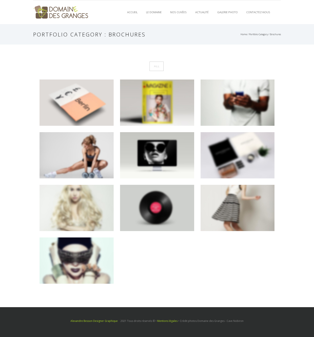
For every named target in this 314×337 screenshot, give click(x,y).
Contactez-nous (258, 12)
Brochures (275, 34)
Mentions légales (167, 321)
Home (244, 34)
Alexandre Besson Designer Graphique (94, 321)
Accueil (132, 12)
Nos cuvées (178, 12)
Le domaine (154, 12)
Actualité (202, 12)
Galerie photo (227, 12)
